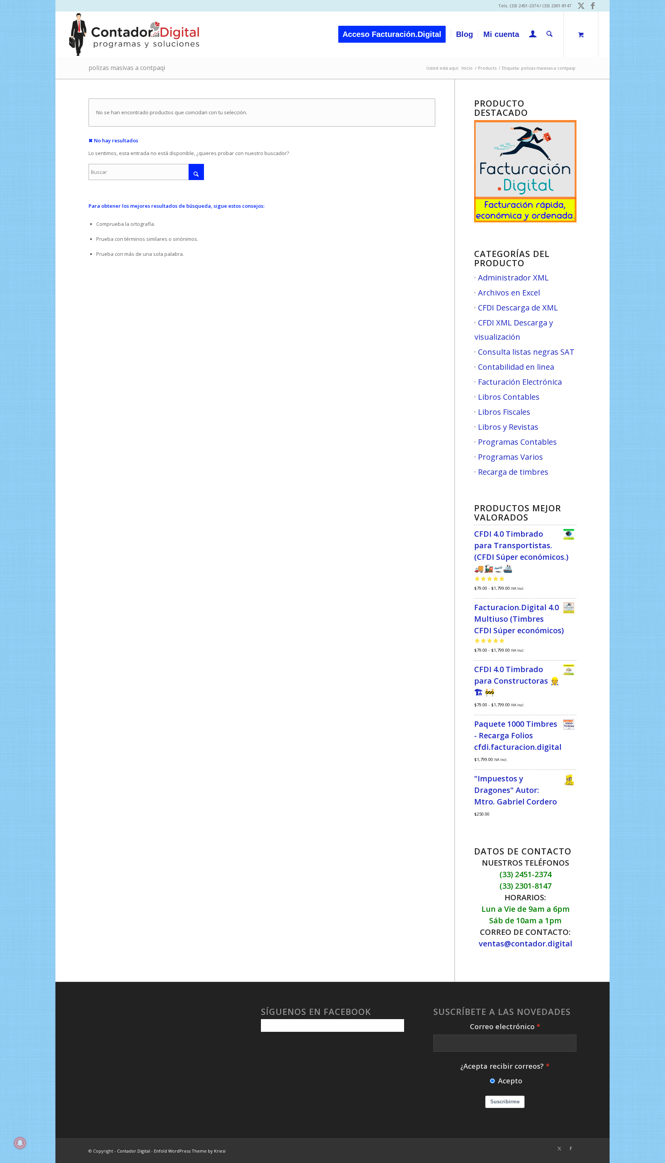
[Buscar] (549, 34)
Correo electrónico (502, 1026)
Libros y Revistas (508, 427)
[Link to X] (580, 6)
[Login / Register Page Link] (532, 35)
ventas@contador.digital (525, 943)
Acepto (510, 1080)
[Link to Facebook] (592, 6)
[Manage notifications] (20, 1143)
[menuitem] (394, 34)
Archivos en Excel (509, 292)
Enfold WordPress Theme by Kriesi (190, 1151)
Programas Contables (517, 442)
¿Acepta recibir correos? (502, 1066)
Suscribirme (505, 1102)
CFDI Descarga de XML (518, 307)
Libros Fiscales (504, 412)
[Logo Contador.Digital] (134, 34)
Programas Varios (510, 457)
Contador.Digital (133, 1151)
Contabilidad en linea (516, 367)
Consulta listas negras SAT (526, 352)
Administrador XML (513, 277)
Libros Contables (509, 397)
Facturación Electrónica (520, 382)
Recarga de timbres (513, 472)
